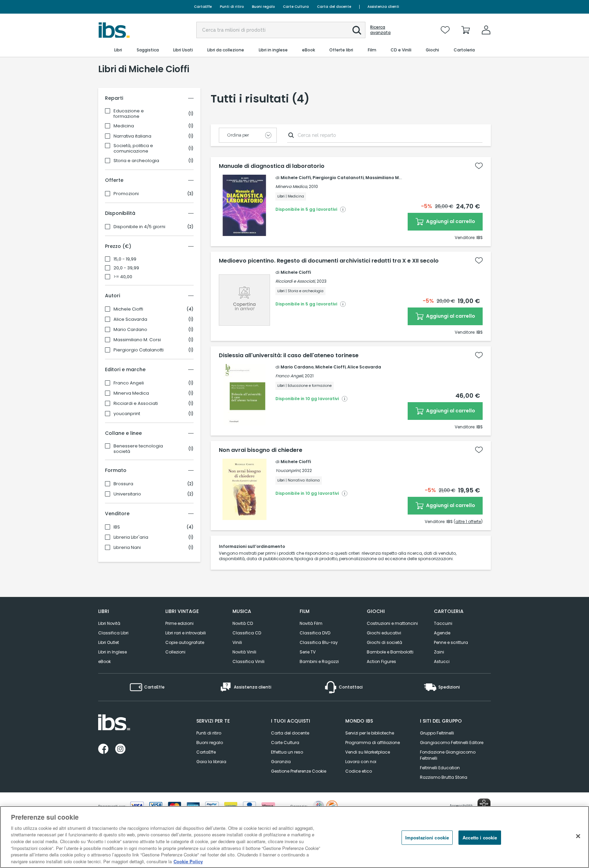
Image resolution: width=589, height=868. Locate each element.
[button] (356, 30)
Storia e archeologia (136, 160)
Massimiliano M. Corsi (137, 340)
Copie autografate (184, 642)
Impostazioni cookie (427, 837)
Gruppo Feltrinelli (437, 733)
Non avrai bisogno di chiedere (260, 450)
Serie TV (308, 652)
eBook (104, 661)
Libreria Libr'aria (131, 537)
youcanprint (127, 413)
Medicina (124, 126)
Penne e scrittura (451, 642)
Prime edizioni (179, 623)
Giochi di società (384, 642)
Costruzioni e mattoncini (392, 623)
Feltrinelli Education (440, 768)
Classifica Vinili (248, 661)
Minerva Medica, (291, 186)
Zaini (439, 652)
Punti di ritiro (232, 6)
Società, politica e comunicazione (133, 148)
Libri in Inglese (112, 652)
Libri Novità (109, 623)
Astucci (442, 661)
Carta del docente (334, 6)
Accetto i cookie (480, 837)
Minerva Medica (131, 393)
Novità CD (242, 623)
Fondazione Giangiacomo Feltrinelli (447, 755)
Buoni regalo (263, 6)
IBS (117, 527)
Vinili (237, 642)
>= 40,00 (123, 277)
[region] (294, 837)
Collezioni (175, 652)
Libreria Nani (127, 547)
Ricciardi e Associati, (295, 281)
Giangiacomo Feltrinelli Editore (451, 742)
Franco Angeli (129, 383)
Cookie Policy (188, 861)
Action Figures (381, 661)
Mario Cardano (130, 329)
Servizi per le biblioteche (369, 733)
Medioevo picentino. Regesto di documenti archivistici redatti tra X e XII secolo (329, 261)
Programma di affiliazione (372, 742)
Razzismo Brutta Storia (443, 777)
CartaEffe (203, 6)
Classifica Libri (113, 633)
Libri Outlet (108, 642)
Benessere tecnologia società (138, 448)
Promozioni (126, 193)
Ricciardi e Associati (136, 403)
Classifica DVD (315, 633)
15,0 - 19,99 (125, 259)
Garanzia (281, 761)
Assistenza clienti (383, 6)
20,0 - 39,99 (126, 268)
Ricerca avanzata (380, 30)
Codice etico (358, 771)
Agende (442, 633)
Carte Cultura (296, 6)
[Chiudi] (578, 835)
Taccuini (443, 623)
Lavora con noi (360, 761)
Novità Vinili (244, 652)
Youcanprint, (288, 470)
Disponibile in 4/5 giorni (139, 227)
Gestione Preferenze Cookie (298, 771)
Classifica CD (246, 633)
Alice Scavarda (130, 319)
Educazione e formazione (129, 113)
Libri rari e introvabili (185, 633)
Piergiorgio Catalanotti (139, 350)
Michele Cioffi (128, 309)
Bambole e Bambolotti (390, 652)
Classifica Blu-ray (319, 642)
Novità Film (311, 623)
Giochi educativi (384, 633)
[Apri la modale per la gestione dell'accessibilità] (484, 805)
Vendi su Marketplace (367, 752)
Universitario (127, 494)
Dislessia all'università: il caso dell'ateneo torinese (289, 355)
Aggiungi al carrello (450, 221)
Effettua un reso (287, 752)
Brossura (123, 484)
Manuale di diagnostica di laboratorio (271, 166)
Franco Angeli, (289, 376)
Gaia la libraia (211, 761)
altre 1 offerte (468, 521)
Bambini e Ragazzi (319, 661)
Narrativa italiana (132, 136)
